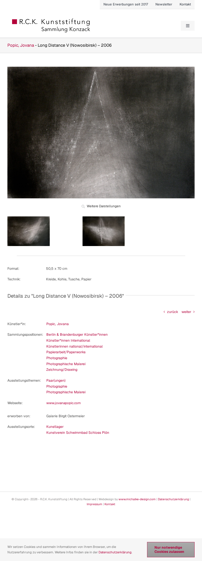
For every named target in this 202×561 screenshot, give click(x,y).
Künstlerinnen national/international (74, 346)
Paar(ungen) (56, 380)
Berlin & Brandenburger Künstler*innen (77, 334)
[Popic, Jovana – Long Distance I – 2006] (104, 218)
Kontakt (109, 504)
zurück (172, 312)
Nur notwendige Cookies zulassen (169, 549)
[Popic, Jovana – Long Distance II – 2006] (101, 68)
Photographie (56, 358)
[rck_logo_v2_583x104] (51, 20)
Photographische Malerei (65, 364)
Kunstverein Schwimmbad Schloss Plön (77, 432)
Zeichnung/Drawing (61, 369)
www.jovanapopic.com (63, 403)
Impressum (94, 504)
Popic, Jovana (20, 45)
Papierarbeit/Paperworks (65, 352)
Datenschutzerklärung (173, 499)
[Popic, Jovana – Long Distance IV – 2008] (28, 218)
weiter (186, 312)
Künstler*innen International (68, 340)
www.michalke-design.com (137, 499)
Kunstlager (55, 426)
